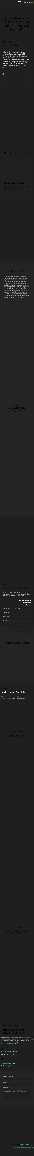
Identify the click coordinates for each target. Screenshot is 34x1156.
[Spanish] (25, 2)
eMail (4, 1082)
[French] (29, 2)
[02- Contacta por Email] (2, 1059)
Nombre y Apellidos (8, 1076)
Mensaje (5, 1087)
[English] (27, 2)
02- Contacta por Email (8, 1063)
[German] (32, 2)
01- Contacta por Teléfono (9, 1051)
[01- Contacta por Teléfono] (2, 1048)
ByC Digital (24, 1145)
